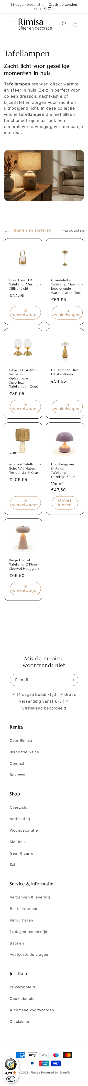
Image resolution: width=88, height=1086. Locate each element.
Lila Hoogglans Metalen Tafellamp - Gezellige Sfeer (63, 470)
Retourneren (21, 920)
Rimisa (35, 1072)
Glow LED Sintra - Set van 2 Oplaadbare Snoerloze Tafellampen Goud (23, 378)
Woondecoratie (24, 830)
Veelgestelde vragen (29, 954)
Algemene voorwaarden (32, 1010)
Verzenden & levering (30, 897)
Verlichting (20, 819)
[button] (10, 24)
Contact (17, 763)
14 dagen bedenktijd (28, 932)
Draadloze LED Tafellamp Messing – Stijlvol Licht (25, 284)
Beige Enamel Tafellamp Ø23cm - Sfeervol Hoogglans (24, 564)
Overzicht (19, 807)
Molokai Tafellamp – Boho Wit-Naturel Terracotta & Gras (25, 468)
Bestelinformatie (25, 909)
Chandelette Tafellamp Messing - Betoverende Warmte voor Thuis (67, 286)
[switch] (10, 1079)
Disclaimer (20, 1021)
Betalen (17, 943)
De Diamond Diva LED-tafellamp (64, 372)
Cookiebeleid (22, 998)
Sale (14, 864)
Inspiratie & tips (24, 752)
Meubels (18, 842)
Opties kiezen (65, 502)
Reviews (17, 775)
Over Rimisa (21, 740)
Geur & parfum (23, 853)
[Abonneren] (72, 680)
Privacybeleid (22, 987)
